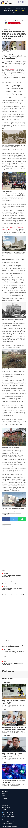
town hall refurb (5, 514)
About (13, 12)
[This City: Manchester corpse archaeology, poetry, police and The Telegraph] (14, 581)
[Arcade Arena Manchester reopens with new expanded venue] (14, 774)
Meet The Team (6, 807)
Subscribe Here (6, 802)
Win (20, 10)
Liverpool (4, 795)
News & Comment (16, 8)
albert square (17, 511)
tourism (22, 511)
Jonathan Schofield (7, 50)
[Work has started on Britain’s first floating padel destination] (14, 588)
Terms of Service (6, 805)
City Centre (9, 513)
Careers (4, 809)
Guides (11, 10)
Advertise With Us (6, 800)
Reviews (23, 8)
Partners (16, 10)
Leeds (3, 793)
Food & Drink (8, 8)
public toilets (10, 511)
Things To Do (6, 10)
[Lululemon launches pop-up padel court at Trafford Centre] (14, 663)
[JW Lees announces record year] (14, 657)
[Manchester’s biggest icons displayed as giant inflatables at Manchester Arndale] (14, 644)
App (23, 10)
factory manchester (16, 513)
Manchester (5, 791)
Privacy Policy (5, 803)
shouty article (11, 69)
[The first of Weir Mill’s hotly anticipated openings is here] (14, 575)
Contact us (4, 798)
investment (4, 513)
